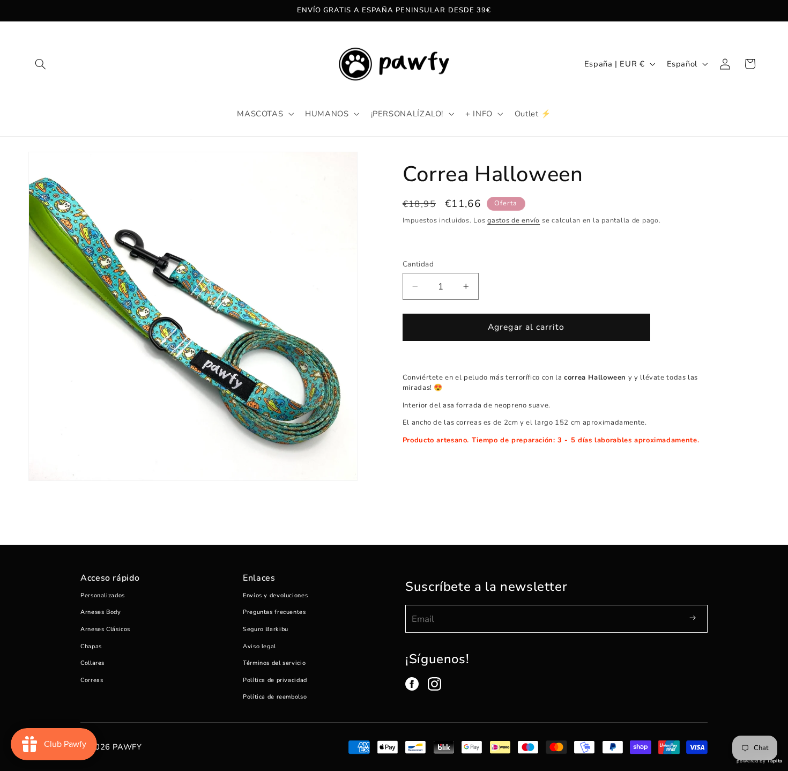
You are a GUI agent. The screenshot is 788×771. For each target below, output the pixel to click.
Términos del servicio (274, 663)
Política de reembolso (275, 697)
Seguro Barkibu (265, 629)
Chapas (91, 646)
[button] (40, 63)
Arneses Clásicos (105, 629)
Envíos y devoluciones (275, 595)
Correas (91, 680)
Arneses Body (100, 612)
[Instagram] (434, 684)
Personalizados (102, 595)
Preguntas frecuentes (274, 612)
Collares (92, 663)
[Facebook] (412, 684)
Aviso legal (259, 646)
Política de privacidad (275, 680)
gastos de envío (513, 220)
